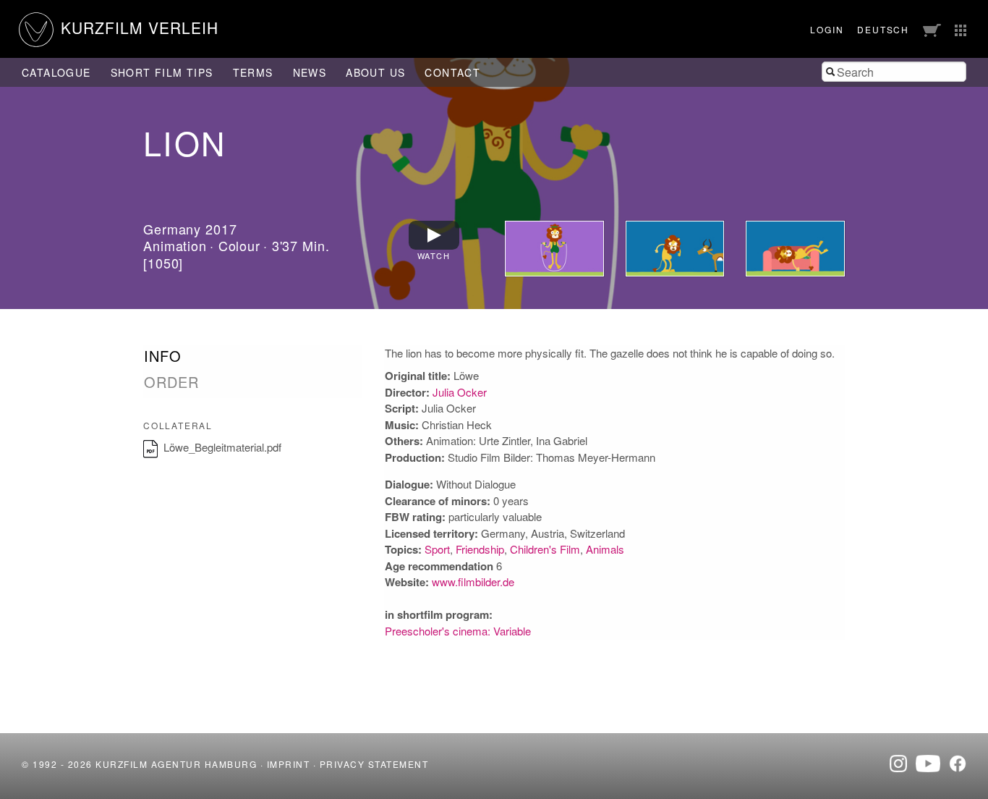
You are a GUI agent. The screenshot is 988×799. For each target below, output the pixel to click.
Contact (452, 72)
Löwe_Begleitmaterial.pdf (222, 447)
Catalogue (56, 72)
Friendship (480, 549)
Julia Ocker (460, 392)
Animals (605, 549)
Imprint (288, 764)
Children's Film (545, 549)
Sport (437, 549)
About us (375, 72)
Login (826, 29)
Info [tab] (163, 356)
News (310, 72)
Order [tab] (171, 382)
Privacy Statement (374, 764)
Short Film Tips (162, 72)
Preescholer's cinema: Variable (458, 630)
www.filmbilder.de (473, 581)
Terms (253, 72)
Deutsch (883, 29)
